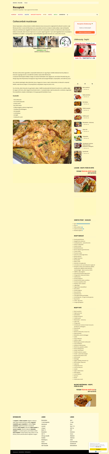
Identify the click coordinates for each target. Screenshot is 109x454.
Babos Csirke (77, 261)
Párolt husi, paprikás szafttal (81, 347)
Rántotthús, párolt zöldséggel (81, 335)
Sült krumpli (77, 357)
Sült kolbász (85, 102)
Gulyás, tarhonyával (78, 350)
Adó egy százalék (45, 436)
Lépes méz (85, 129)
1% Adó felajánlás (45, 422)
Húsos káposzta (78, 338)
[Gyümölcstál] (78, 151)
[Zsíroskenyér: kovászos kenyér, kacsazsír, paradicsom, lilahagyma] (78, 143)
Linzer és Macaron (78, 367)
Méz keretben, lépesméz (80, 362)
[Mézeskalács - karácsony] (78, 122)
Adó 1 (71, 420)
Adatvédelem (21, 452)
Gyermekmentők (73, 441)
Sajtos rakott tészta (78, 370)
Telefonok (72, 437)
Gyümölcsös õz (77, 293)
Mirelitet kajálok (78, 230)
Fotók (44, 14)
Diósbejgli (76, 359)
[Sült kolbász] (78, 102)
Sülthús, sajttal (77, 340)
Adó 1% (55, 14)
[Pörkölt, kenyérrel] (78, 108)
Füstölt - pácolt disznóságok (81, 353)
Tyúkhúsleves (77, 276)
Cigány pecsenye (86, 95)
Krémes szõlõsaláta (78, 244)
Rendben (98, 449)
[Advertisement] (42, 61)
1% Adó (71, 422)
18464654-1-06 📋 (42, 50)
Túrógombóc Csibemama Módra (81, 275)
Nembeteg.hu (44, 439)
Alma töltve (77, 288)
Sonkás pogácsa (78, 290)
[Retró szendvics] (78, 87)
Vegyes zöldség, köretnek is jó (81, 360)
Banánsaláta (77, 260)
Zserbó (75, 369)
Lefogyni (43, 428)
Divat (71, 424)
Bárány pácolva (77, 256)
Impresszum (15, 452)
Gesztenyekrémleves (79, 239)
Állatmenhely (44, 443)
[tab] (77, 84)
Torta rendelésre (78, 343)
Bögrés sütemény (78, 258)
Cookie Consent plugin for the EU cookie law (98, 451)
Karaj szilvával (77, 292)
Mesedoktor (44, 432)
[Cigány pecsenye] (78, 95)
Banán (75, 377)
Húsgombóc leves (78, 365)
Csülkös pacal (86, 116)
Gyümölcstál (85, 151)
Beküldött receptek (36, 14)
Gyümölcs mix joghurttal (80, 263)
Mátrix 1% (43, 430)
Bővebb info (98, 446)
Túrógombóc (85, 136)
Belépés (25, 2)
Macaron (76, 376)
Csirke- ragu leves (78, 300)
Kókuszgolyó (77, 372)
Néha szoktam (77, 227)
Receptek (18, 7)
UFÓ (71, 430)
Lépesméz (76, 364)
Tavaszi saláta (77, 251)
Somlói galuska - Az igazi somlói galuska (83, 297)
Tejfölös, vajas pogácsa (79, 271)
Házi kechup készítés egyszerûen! (82, 273)
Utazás (43, 441)
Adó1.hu (72, 428)
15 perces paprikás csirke (80, 282)
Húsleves (76, 330)
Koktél (50, 14)
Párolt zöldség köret (79, 348)
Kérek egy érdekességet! (85, 32)
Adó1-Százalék (44, 445)
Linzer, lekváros (77, 374)
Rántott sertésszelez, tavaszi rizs (81, 331)
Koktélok (43, 437)
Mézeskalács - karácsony (88, 122)
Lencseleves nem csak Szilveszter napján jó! (84, 265)
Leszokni (43, 426)
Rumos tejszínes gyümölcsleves (81, 249)
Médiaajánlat (27, 452)
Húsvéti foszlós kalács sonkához (82, 280)
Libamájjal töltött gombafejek (81, 295)
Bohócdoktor (44, 420)
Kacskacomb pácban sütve (80, 355)
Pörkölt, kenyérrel (86, 108)
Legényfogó (77, 285)
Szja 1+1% (72, 426)
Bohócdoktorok (73, 445)
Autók (71, 439)
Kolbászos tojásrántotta (79, 345)
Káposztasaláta (77, 333)
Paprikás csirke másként (80, 283)
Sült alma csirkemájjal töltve (81, 254)
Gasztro (27, 14)
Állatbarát (72, 436)
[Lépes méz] (78, 129)
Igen (75, 223)
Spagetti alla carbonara (79, 241)
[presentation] (77, 84)
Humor (71, 434)
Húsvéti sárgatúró (78, 278)
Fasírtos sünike (77, 246)
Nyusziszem (77, 299)
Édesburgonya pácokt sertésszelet (82, 342)
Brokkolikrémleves (78, 248)
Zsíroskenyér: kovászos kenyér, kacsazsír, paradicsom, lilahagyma (88, 145)
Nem (75, 225)
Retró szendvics (86, 87)
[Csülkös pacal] (78, 116)
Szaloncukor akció (78, 379)
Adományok (62, 14)
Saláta (75, 336)
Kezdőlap (13, 14)
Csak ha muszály (78, 228)
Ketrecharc (72, 432)
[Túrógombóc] (78, 136)
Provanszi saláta (78, 253)
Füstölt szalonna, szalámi (80, 352)
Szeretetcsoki (73, 443)
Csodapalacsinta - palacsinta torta (82, 243)
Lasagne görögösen (78, 302)
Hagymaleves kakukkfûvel (80, 287)
